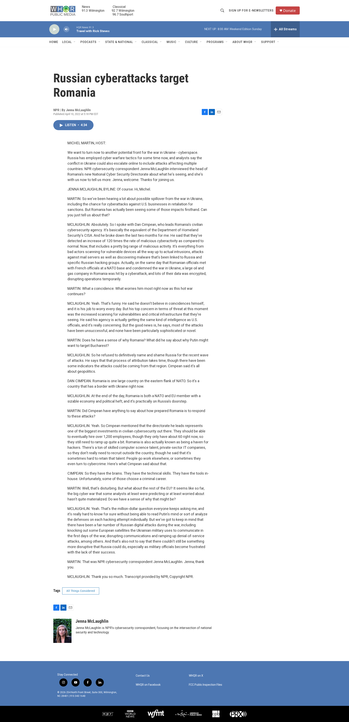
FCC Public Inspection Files (205, 684)
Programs (215, 42)
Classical (150, 42)
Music (171, 42)
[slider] (73, 29)
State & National (119, 42)
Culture (191, 42)
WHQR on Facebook (148, 684)
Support (268, 42)
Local (67, 42)
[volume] (66, 29)
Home (53, 42)
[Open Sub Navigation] (74, 42)
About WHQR (242, 42)
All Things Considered (80, 590)
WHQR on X (196, 675)
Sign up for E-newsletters (251, 10)
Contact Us (143, 675)
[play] (54, 29)
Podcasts (88, 42)
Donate (289, 10)
